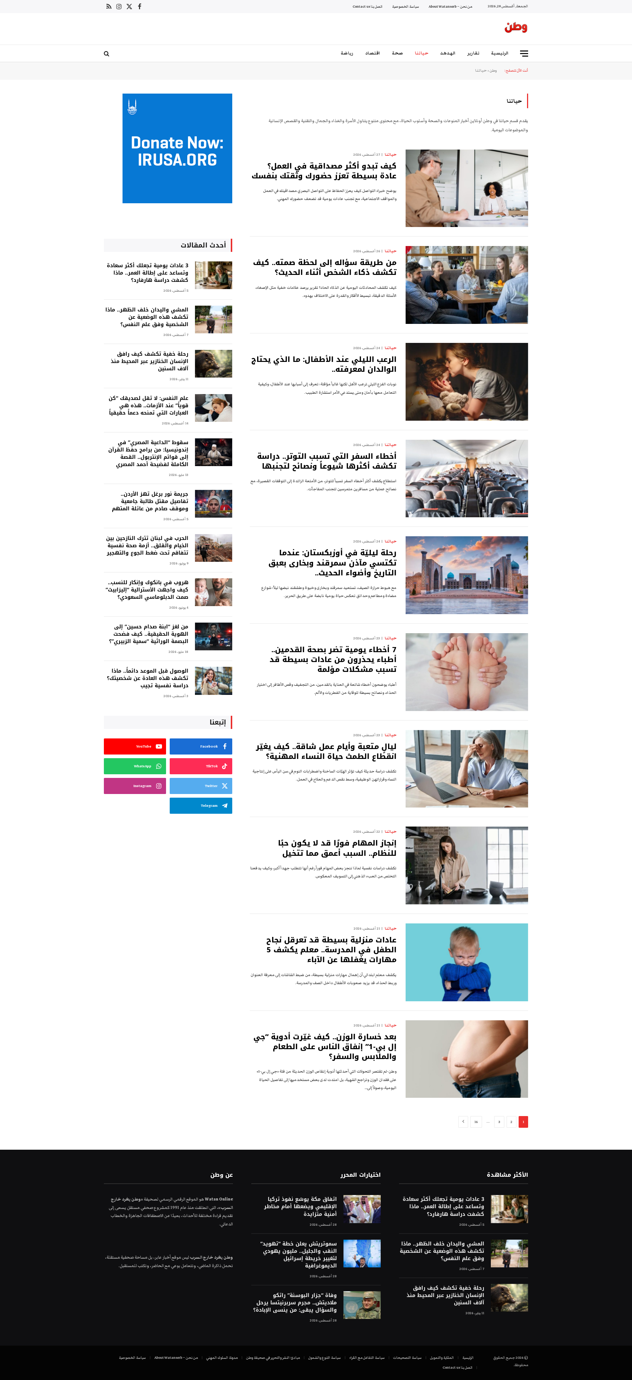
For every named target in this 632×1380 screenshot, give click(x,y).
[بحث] (107, 53)
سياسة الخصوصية (405, 7)
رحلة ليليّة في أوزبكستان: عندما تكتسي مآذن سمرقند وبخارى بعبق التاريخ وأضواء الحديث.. (332, 563)
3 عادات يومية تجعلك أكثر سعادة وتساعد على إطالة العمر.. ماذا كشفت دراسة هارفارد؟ (147, 273)
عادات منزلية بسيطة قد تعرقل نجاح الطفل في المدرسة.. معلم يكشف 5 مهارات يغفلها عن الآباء (331, 950)
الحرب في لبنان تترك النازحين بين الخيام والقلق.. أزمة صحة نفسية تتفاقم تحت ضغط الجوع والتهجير (147, 546)
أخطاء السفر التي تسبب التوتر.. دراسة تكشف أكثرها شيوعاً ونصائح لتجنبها (326, 461)
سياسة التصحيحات (407, 1358)
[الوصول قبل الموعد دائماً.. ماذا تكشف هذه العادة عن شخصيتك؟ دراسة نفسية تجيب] (213, 681)
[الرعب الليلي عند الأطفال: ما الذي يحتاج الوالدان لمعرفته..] (467, 382)
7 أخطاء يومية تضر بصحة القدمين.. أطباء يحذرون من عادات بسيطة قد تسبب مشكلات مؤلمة (333, 660)
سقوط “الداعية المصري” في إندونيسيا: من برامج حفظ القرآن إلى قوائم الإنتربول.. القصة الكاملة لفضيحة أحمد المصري (148, 453)
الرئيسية (500, 53)
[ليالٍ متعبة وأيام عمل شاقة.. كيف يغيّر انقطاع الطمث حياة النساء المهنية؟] (467, 769)
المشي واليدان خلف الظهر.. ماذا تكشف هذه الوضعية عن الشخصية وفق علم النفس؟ (146, 317)
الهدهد (448, 53)
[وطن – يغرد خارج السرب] (516, 29)
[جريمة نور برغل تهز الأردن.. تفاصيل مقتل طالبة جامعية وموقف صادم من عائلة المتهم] (213, 504)
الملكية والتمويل (442, 1358)
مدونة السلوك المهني (222, 1358)
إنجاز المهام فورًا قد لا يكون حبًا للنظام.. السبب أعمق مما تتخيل (337, 848)
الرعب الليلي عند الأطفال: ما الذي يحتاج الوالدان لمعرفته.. (323, 364)
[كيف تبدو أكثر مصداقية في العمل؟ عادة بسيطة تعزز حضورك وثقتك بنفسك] (467, 188)
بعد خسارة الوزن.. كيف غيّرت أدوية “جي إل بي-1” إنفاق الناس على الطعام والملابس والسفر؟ (324, 1047)
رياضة (347, 53)
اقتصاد (372, 53)
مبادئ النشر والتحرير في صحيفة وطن (273, 1358)
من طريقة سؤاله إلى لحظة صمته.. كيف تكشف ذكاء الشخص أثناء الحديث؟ (324, 267)
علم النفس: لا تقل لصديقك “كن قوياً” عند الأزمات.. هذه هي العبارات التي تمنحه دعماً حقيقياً (148, 406)
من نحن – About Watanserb (450, 7)
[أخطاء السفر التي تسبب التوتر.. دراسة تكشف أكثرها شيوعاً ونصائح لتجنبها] (467, 479)
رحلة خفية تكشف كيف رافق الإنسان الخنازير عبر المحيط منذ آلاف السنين (149, 362)
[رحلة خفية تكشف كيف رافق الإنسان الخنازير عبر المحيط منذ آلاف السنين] (213, 364)
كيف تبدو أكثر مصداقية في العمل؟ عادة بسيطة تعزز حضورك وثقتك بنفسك (324, 171)
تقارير (473, 53)
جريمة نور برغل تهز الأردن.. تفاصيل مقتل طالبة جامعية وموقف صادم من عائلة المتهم (150, 502)
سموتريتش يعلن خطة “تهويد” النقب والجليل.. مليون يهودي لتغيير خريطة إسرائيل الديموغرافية (298, 1255)
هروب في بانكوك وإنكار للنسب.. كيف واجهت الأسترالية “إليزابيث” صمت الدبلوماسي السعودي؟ (147, 590)
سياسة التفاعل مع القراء (367, 1358)
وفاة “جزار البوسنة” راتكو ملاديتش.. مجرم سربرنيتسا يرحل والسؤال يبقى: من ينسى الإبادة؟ (294, 1303)
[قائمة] (524, 53)
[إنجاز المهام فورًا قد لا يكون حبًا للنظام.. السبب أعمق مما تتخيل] (467, 865)
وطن (493, 70)
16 (476, 1122)
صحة (397, 53)
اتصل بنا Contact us (368, 7)
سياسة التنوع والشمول (324, 1358)
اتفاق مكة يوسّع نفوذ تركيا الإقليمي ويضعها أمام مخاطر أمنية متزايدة (300, 1207)
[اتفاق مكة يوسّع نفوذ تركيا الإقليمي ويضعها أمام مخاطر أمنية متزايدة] (362, 1209)
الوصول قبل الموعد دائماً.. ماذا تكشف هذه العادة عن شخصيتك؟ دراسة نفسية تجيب (147, 678)
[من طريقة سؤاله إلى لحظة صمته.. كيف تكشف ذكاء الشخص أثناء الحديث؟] (467, 285)
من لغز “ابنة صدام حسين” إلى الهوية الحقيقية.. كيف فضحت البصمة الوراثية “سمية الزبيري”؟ (148, 634)
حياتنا (421, 53)
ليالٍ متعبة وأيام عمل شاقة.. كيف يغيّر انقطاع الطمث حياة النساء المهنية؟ (326, 751)
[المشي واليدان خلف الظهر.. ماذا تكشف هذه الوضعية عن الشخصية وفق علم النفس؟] (213, 320)
